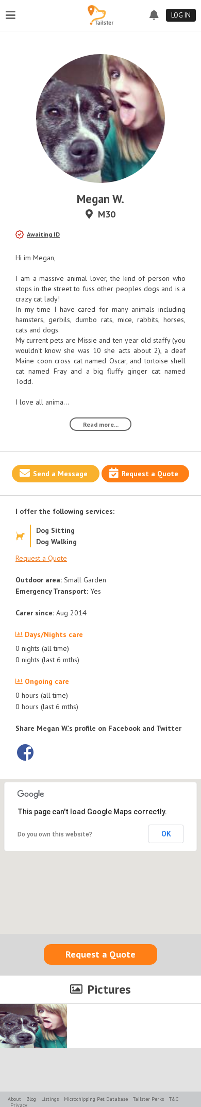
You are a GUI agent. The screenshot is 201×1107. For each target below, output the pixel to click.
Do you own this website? (55, 834)
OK (166, 834)
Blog (31, 1099)
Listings (50, 1099)
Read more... (101, 424)
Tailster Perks (148, 1099)
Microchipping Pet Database (96, 1099)
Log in (181, 15)
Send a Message (60, 473)
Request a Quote (150, 473)
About (14, 1099)
